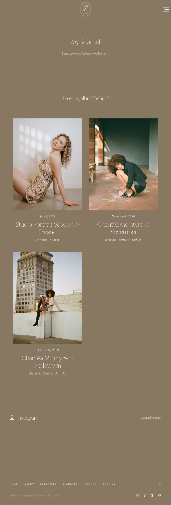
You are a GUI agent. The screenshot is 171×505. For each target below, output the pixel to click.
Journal (90, 484)
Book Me (109, 484)
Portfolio (48, 484)
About (29, 484)
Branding (70, 484)
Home (14, 484)
